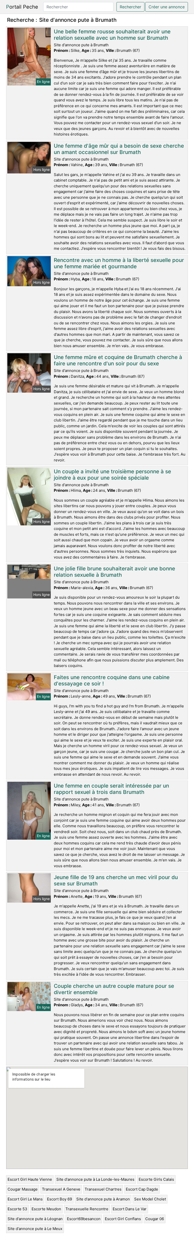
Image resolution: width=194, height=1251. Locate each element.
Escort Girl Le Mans (25, 1199)
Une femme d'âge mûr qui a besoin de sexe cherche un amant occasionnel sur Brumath (119, 149)
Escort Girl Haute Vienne (30, 1179)
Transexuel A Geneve (61, 1189)
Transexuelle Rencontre (86, 1209)
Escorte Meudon (46, 1209)
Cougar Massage (23, 1189)
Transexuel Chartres (103, 1189)
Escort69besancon (84, 1218)
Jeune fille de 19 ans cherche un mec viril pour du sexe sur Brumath (116, 880)
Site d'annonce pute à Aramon (103, 1199)
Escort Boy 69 (59, 1199)
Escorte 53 (17, 1209)
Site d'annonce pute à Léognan (35, 1218)
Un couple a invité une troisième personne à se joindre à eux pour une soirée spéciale (112, 474)
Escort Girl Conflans (123, 1218)
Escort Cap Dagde (142, 1189)
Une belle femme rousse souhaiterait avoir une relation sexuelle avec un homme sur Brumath (112, 34)
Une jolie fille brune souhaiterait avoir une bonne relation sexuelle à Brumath (114, 571)
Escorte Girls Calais (156, 1179)
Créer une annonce (167, 6)
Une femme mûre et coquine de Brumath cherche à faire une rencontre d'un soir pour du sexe (118, 360)
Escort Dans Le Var (130, 1209)
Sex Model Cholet (150, 1199)
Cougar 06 (154, 1218)
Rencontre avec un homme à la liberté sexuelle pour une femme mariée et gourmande (119, 263)
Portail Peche (22, 7)
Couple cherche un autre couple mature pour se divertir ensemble (114, 989)
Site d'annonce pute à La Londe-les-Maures (95, 1179)
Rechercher (130, 6)
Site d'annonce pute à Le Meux (35, 1228)
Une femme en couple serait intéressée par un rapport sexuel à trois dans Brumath (111, 789)
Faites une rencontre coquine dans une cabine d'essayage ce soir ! (111, 680)
